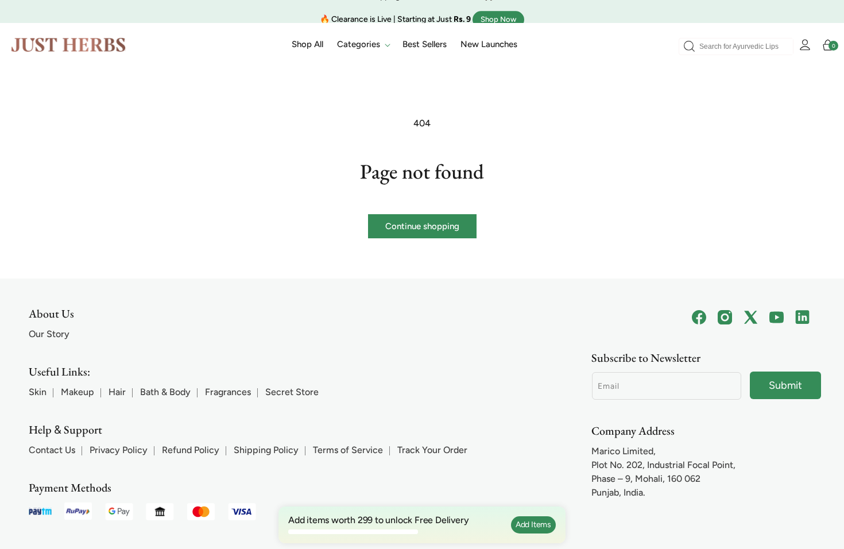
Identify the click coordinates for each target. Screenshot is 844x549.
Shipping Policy (266, 449)
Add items (533, 524)
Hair (117, 391)
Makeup (77, 391)
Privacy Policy (119, 449)
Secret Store (292, 391)
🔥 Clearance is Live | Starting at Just (395, 11)
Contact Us (52, 449)
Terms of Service (348, 449)
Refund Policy (190, 449)
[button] (363, 44)
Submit (785, 385)
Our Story (49, 333)
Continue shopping (422, 226)
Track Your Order (432, 449)
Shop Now (498, 11)
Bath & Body (165, 391)
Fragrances (228, 391)
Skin (38, 391)
